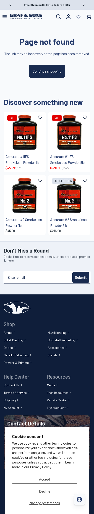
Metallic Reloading (16, 355)
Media (51, 385)
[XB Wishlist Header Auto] (78, 17)
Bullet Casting (13, 340)
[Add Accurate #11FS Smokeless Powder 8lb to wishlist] (85, 117)
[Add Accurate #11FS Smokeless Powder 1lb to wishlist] (40, 117)
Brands (52, 355)
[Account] (68, 17)
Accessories (56, 347)
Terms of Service (15, 393)
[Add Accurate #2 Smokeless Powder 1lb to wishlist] (40, 180)
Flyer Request (56, 408)
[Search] (58, 17)
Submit (81, 277)
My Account (11, 408)
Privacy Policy (40, 467)
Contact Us (12, 385)
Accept (44, 479)
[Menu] (4, 16)
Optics (8, 347)
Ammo (8, 332)
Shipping (10, 400)
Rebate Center (57, 400)
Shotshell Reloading (61, 340)
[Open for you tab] (79, 499)
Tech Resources (57, 393)
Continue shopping (47, 71)
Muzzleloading (57, 332)
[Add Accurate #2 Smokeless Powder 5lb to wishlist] (85, 180)
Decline (44, 491)
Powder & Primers (16, 363)
